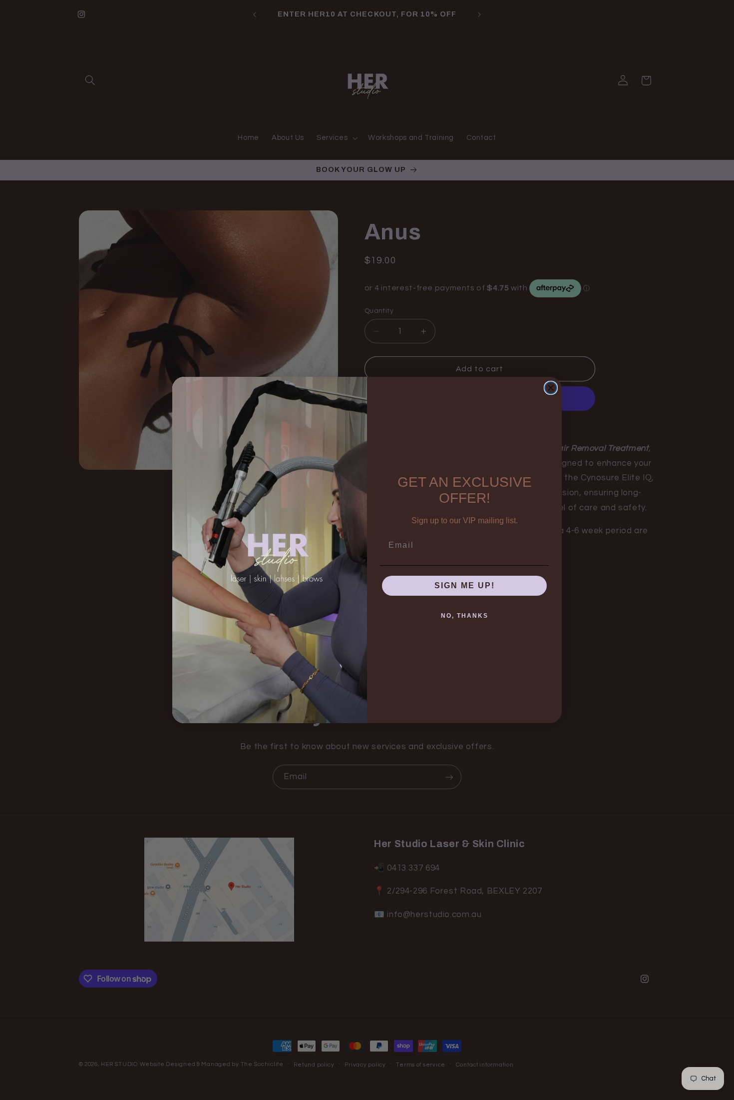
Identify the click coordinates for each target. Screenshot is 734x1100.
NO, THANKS (464, 615)
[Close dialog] (551, 388)
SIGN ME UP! (464, 585)
